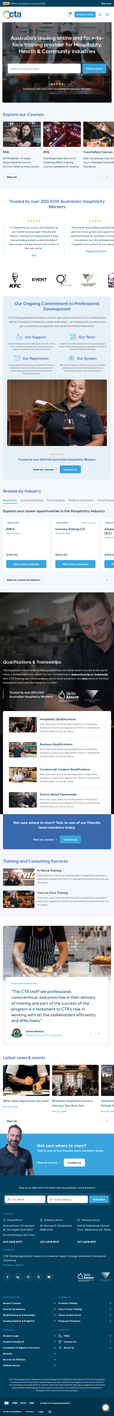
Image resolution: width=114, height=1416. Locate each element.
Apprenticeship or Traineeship (89, 674)
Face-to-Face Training (52, 892)
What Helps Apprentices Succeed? (26, 1101)
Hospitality (10, 500)
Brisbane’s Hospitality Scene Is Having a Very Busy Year (72, 1103)
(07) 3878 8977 (12, 1242)
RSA (6, 152)
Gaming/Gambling (32, 500)
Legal (41, 1411)
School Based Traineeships (58, 794)
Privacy (30, 1411)
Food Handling (56, 500)
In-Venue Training (49, 870)
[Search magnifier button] (94, 68)
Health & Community (81, 500)
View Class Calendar (26, 564)
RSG (46, 152)
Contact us (70, 469)
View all (12, 177)
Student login (85, 14)
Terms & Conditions (12, 1411)
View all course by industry (23, 580)
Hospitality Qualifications (58, 719)
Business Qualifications (56, 744)
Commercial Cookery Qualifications (65, 769)
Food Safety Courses (98, 152)
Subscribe (99, 1199)
